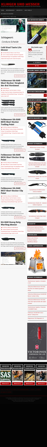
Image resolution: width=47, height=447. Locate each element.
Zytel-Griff (6, 93)
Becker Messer (6, 88)
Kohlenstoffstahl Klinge (12, 91)
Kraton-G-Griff (15, 225)
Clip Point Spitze (13, 88)
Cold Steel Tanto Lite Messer (11, 49)
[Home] (0, 16)
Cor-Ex (4, 54)
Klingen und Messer (20, 4)
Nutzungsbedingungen (23, 389)
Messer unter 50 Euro (15, 52)
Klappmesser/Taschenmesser (34, 231)
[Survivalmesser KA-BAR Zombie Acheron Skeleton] (37, 184)
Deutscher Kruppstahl (18, 54)
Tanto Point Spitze (17, 57)
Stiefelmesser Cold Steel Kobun (37, 23)
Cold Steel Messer (6, 52)
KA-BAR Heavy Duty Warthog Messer (11, 216)
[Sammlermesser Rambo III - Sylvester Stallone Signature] (37, 197)
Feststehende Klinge (5, 55)
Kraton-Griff (3, 57)
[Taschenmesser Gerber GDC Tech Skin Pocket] (37, 172)
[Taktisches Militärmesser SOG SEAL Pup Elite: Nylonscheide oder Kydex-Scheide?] (37, 156)
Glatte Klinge (21, 55)
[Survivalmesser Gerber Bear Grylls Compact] (37, 211)
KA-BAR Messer (6, 87)
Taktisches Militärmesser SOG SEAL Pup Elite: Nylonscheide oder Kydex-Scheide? (37, 164)
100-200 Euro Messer (32, 241)
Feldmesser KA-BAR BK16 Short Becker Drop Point (12, 153)
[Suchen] (45, 95)
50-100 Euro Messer (7, 124)
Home (2, 389)
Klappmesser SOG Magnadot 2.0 (36, 318)
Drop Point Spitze (8, 90)
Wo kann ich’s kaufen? (6, 392)
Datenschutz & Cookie (10, 389)
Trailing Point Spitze (16, 129)
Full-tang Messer (13, 55)
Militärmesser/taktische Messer (35, 227)
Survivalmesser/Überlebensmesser (35, 229)
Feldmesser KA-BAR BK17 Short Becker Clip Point (12, 185)
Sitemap (38, 389)
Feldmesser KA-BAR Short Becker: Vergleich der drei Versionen (12, 82)
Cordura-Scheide (9, 54)
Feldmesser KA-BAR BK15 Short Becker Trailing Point (10, 119)
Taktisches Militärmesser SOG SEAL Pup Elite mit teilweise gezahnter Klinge (36, 288)
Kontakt (33, 389)
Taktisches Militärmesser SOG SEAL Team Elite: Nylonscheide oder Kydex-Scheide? (37, 301)
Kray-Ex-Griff (9, 57)
